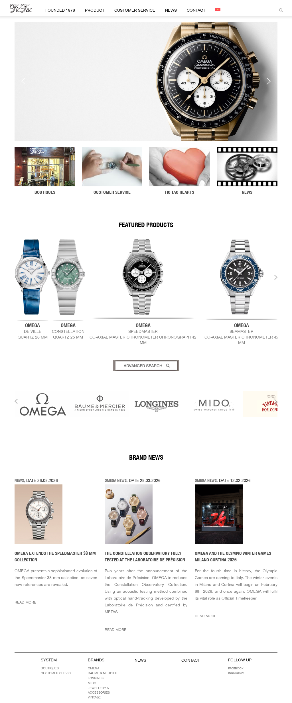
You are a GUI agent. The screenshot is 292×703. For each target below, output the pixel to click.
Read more (25, 602)
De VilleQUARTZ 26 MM (33, 330)
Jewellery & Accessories (99, 690)
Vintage (94, 697)
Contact (196, 10)
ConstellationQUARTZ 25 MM (68, 330)
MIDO (92, 683)
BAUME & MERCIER (102, 673)
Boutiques (50, 668)
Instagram (236, 673)
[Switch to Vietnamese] (216, 9)
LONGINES (96, 678)
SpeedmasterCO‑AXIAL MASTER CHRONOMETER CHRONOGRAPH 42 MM (143, 333)
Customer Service (134, 10)
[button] (146, 81)
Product (94, 10)
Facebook (236, 668)
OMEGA (93, 668)
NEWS (171, 10)
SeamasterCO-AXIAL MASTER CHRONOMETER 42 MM (241, 333)
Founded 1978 (60, 10)
